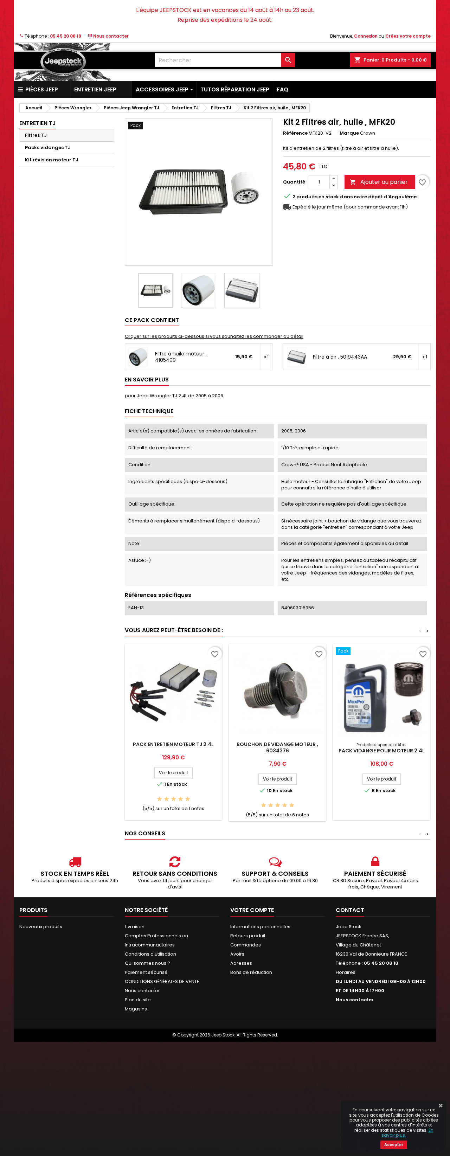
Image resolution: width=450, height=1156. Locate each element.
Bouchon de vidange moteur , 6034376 (277, 747)
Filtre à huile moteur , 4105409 (181, 357)
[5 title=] (188, 799)
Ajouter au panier (379, 182)
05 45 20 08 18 (65, 36)
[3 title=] (173, 799)
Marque (349, 133)
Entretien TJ (37, 123)
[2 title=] (166, 799)
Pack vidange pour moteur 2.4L (382, 750)
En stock (329, 197)
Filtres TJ (36, 135)
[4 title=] (181, 799)
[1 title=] (159, 799)
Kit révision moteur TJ (51, 159)
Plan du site (138, 999)
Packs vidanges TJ (48, 147)
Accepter (393, 1144)
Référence (295, 133)
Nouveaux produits (40, 926)
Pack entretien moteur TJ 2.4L (173, 744)
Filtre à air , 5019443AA (340, 357)
